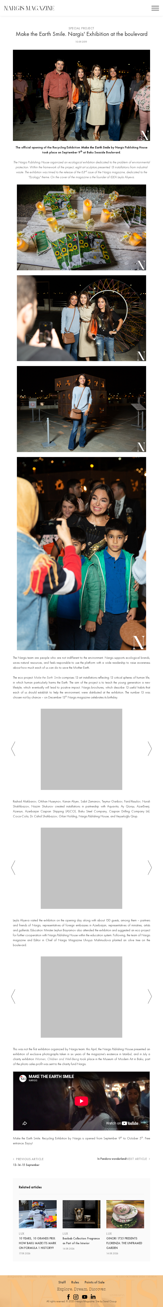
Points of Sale (95, 1282)
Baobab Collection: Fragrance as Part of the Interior (81, 1240)
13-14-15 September (26, 1165)
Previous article (29, 1159)
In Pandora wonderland (111, 1159)
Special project (81, 28)
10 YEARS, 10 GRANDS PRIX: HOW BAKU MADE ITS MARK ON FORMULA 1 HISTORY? (37, 1243)
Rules (75, 1282)
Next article (137, 1159)
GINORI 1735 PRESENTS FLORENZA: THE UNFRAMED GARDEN (124, 1243)
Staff (62, 1282)
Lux (21, 1233)
